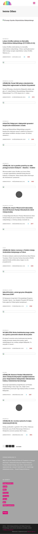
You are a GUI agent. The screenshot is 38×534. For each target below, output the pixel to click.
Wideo (4, 489)
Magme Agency (31, 531)
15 (24, 57)
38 (28, 181)
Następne (18, 446)
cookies (30, 528)
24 (29, 97)
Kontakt (5, 486)
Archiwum (5, 493)
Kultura (11, 81)
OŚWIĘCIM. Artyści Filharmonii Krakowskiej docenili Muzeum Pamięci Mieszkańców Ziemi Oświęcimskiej (18, 210)
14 (26, 434)
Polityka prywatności (8, 505)
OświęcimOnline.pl (8, 483)
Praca (5, 513)
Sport (4, 247)
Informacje (5, 38)
